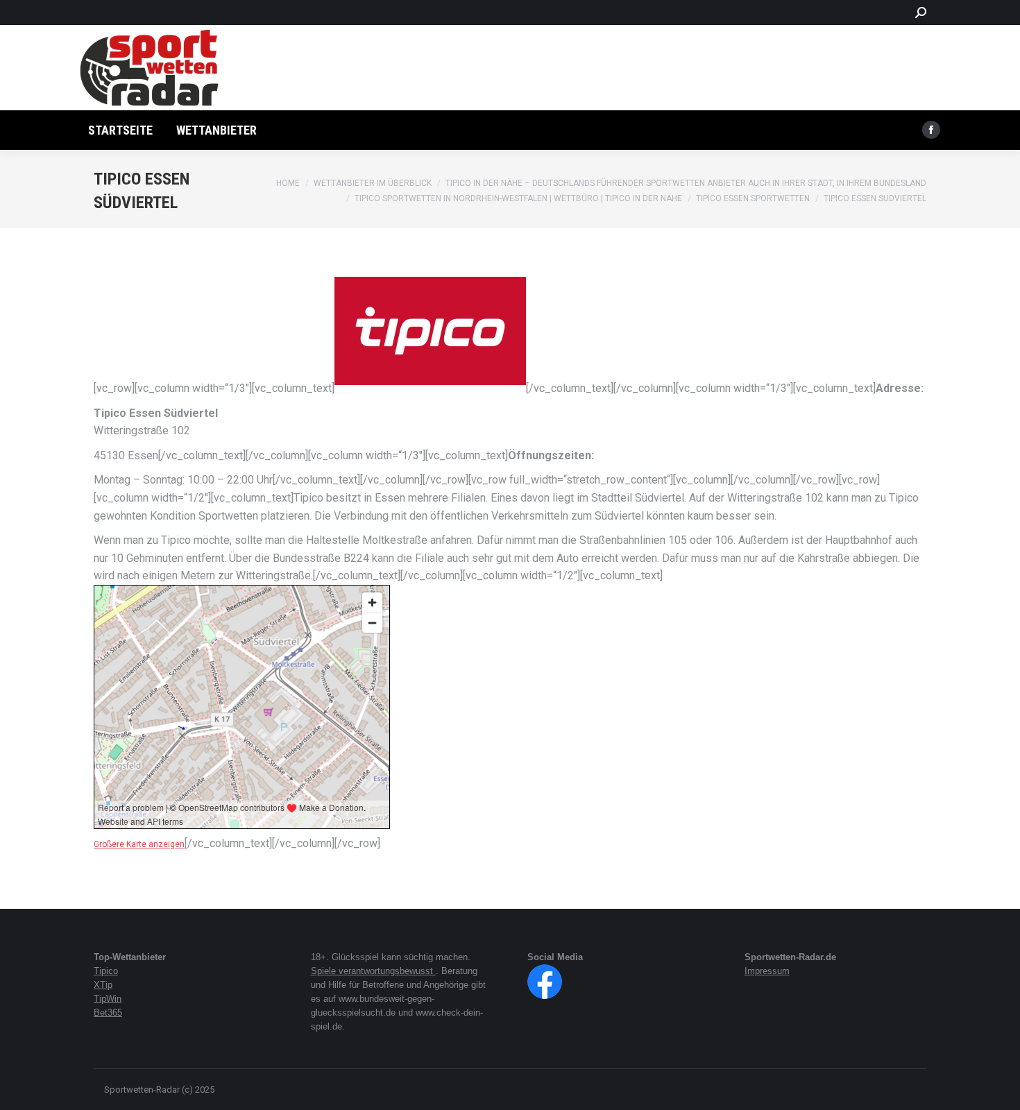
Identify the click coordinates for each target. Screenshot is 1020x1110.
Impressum (767, 971)
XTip (103, 985)
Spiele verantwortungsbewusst (373, 971)
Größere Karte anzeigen (139, 844)
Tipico (106, 971)
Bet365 (108, 1012)
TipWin (107, 998)
